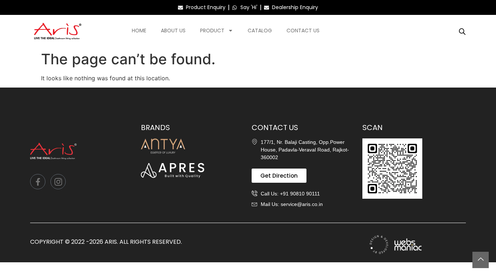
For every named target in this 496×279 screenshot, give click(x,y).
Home (139, 30)
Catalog (260, 30)
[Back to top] (480, 260)
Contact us (303, 30)
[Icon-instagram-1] (58, 181)
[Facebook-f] (37, 181)
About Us (173, 30)
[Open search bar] (462, 31)
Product (212, 30)
